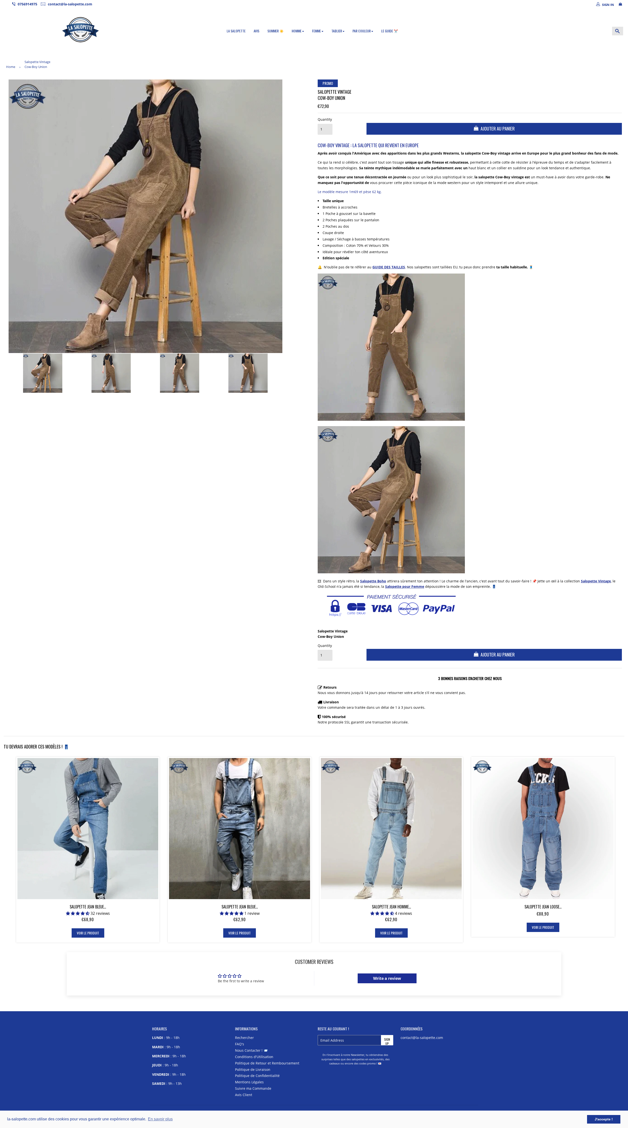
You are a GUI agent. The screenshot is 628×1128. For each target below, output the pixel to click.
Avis (256, 30)
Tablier (337, 30)
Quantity (325, 119)
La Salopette (236, 30)
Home (10, 67)
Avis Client (243, 1094)
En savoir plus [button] (160, 1119)
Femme (317, 30)
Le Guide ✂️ (389, 30)
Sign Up (387, 1041)
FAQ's (239, 1044)
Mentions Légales (249, 1082)
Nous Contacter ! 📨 (251, 1050)
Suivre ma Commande (253, 1088)
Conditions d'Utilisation (254, 1056)
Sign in (608, 4)
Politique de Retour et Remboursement (267, 1063)
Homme (297, 30)
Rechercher (244, 1037)
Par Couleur (362, 30)
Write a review (387, 978)
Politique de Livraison (252, 1069)
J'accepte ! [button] (604, 1119)
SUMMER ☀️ (275, 30)
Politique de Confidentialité (257, 1075)
